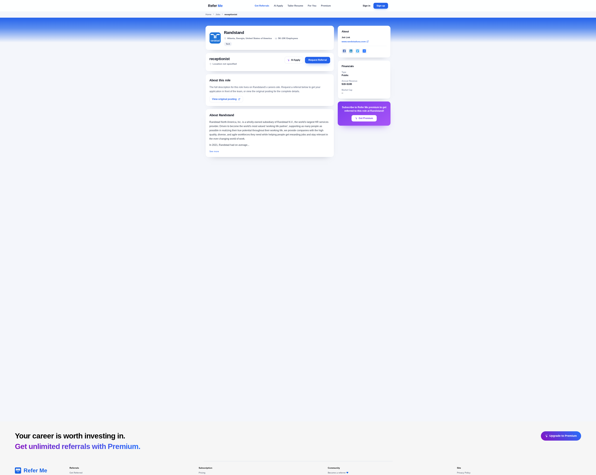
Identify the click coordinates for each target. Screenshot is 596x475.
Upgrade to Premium (563, 435)
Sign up (381, 5)
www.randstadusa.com (354, 41)
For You (312, 5)
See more (214, 151)
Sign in (366, 5)
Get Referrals (262, 5)
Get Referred (76, 472)
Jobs (218, 14)
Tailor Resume (295, 5)
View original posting (224, 99)
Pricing (202, 472)
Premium (326, 5)
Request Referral (317, 60)
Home (208, 14)
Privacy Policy (463, 472)
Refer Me (35, 470)
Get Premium (366, 118)
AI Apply (278, 5)
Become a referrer (337, 472)
